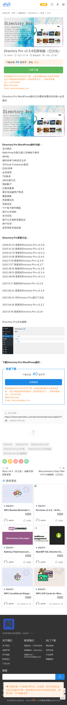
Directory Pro (21, 444)
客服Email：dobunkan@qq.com (32, 655)
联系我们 (6, 659)
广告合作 (6, 663)
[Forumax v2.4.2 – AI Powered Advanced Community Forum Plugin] (49, 493)
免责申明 (6, 650)
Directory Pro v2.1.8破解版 (15, 453)
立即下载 (33, 69)
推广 (56, 55)
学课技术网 (44, 700)
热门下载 (51, 640)
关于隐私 (6, 654)
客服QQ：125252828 (33, 645)
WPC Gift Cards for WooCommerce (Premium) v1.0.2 (49, 593)
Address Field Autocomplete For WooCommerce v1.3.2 (17, 551)
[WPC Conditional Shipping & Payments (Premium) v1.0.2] (17, 577)
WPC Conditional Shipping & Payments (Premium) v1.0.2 (17, 593)
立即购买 (33, 382)
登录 (36, 62)
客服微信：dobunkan (33, 650)
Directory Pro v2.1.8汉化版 (39, 449)
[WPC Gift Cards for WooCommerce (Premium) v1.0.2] (49, 577)
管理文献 (49, 650)
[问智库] (7, 4)
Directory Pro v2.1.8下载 (14, 449)
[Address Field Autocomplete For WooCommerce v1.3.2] (17, 535)
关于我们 (6, 645)
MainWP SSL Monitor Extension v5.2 (49, 551)
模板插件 (37, 55)
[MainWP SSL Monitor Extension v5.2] (49, 535)
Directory (8, 444)
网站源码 (49, 645)
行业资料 (49, 654)
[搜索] (52, 4)
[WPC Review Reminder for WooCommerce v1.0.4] (17, 493)
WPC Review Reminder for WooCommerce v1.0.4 (17, 510)
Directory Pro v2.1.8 (39, 444)
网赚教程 (49, 659)
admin (10, 55)
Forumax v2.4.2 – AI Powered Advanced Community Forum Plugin (49, 510)
